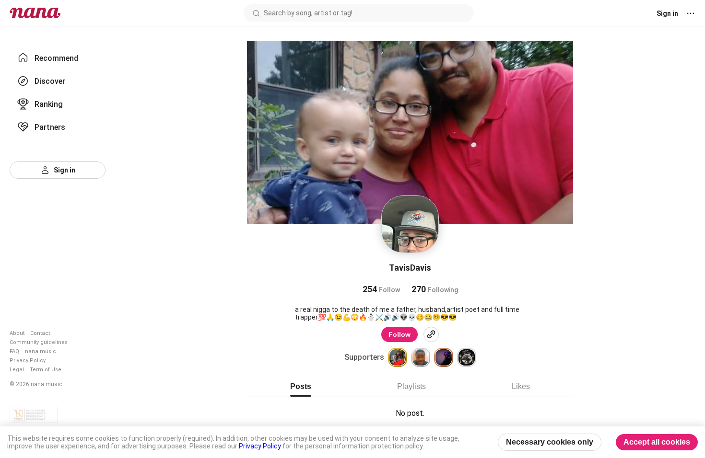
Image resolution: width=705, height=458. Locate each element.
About (17, 333)
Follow (399, 334)
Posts (300, 386)
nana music (40, 351)
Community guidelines (39, 342)
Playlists (411, 386)
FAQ (14, 351)
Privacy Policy (28, 360)
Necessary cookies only (549, 442)
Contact (40, 333)
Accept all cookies (656, 442)
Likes (521, 386)
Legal (17, 369)
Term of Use (45, 369)
